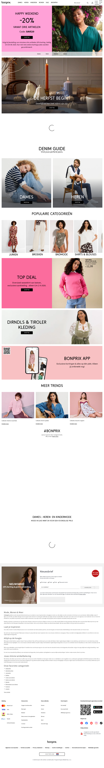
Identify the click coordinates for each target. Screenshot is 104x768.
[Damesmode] (27, 31)
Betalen (23, 713)
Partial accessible (25, 747)
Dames (39, 54)
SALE (42, 720)
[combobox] (79, 3)
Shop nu (26, 37)
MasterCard (9, 705)
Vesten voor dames (10, 680)
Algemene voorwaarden (12, 747)
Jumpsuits (8, 673)
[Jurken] (13, 238)
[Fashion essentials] (18, 408)
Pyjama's (8, 687)
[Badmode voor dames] (61, 238)
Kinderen (56, 54)
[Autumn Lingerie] (86, 408)
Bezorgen (23, 709)
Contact (23, 724)
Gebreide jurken (9, 671)
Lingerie (7, 689)
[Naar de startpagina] (10, 2)
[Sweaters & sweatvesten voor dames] (27, 283)
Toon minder (7, 692)
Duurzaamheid (64, 709)
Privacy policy (82, 594)
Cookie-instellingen (57, 747)
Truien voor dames (10, 677)
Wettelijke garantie (93, 747)
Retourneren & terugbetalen (28, 716)
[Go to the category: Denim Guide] (52, 150)
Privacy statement (37, 747)
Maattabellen (24, 720)
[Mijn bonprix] (92, 2)
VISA (8, 709)
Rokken (7, 675)
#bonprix (52, 431)
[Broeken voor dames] (37, 238)
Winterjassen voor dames (12, 684)
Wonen (65, 54)
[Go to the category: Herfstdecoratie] (52, 85)
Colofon (67, 747)
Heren (47, 54)
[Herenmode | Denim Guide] (77, 183)
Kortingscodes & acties (26, 727)
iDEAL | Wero (10, 714)
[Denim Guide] (26, 183)
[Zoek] (87, 2)
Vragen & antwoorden (26, 705)
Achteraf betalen (11, 723)
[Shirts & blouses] (85, 238)
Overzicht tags (44, 724)
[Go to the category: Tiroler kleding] (52, 327)
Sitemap (47, 747)
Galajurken (8, 668)
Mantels (7, 682)
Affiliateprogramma (65, 713)
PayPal (8, 719)
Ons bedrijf (63, 705)
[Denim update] (52, 408)
